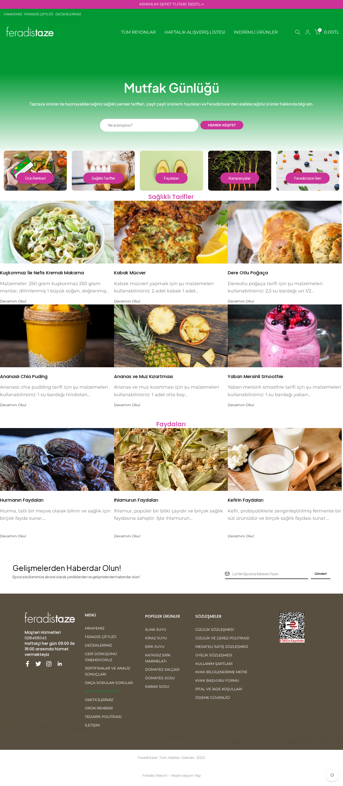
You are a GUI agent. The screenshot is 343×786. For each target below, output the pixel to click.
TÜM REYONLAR (138, 32)
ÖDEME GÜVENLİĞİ (212, 697)
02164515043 (35, 638)
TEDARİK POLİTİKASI (103, 716)
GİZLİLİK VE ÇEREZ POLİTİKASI (222, 638)
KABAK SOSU (157, 686)
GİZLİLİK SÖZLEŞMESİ (214, 629)
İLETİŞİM (92, 725)
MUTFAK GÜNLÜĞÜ (102, 691)
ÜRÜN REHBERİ (99, 708)
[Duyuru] (171, 4)
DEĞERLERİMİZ (68, 14)
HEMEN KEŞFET (222, 125)
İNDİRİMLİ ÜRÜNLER (256, 32)
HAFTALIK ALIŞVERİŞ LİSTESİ (194, 32)
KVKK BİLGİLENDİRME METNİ (221, 672)
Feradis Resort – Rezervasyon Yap (171, 775)
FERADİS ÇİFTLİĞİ (38, 14)
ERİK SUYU (154, 646)
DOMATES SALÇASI (162, 669)
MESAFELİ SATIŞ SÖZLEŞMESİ (221, 646)
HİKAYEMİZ (14, 14)
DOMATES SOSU (160, 678)
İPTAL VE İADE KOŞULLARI (218, 689)
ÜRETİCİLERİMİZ (99, 700)
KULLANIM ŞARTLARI (214, 663)
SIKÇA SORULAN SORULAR (109, 682)
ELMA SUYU (155, 629)
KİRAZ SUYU (156, 638)
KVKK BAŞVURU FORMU (217, 680)
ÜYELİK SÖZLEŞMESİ (213, 655)
